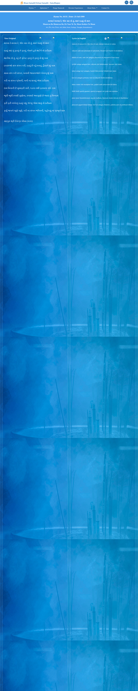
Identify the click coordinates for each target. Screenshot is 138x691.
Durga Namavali (58, 8)
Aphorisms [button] (43, 8)
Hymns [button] (31, 8)
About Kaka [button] (91, 8)
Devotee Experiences (76, 8)
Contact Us (105, 8)
